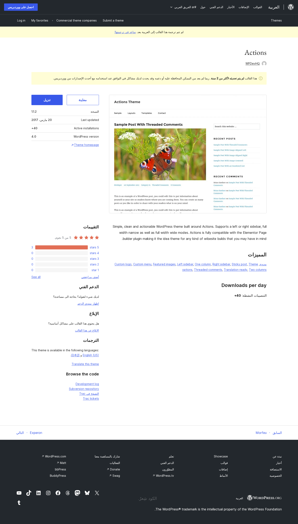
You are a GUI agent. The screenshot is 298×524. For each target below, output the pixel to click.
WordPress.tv (163, 475)
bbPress (60, 469)
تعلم (171, 456)
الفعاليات (115, 463)
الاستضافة (276, 469)
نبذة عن (277, 456)
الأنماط (224, 475)
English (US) (91, 355)
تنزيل (47, 100)
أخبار (279, 463)
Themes (276, 20)
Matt (61, 463)
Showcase (221, 456)
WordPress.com (54, 456)
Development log (87, 384)
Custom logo (123, 264)
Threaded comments (208, 269)
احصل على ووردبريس (21, 7)
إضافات (223, 469)
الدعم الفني (167, 463)
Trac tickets (91, 398)
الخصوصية (276, 475)
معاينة (83, 100)
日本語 (75, 355)
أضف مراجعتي (90, 277)
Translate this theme (85, 364)
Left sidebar (185, 264)
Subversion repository (84, 388)
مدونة (263, 264)
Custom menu (142, 264)
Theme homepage (86, 145)
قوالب (224, 463)
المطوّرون (168, 469)
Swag (114, 475)
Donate (113, 469)
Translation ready (235, 269)
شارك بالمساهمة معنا (107, 456)
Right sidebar (221, 264)
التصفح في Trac (89, 393)
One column (203, 264)
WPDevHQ (252, 63)
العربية (239, 498)
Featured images (164, 264)
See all (36, 277)
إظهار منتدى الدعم (88, 303)
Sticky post (239, 264)
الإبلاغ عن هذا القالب (87, 330)
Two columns (258, 269)
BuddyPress (58, 475)
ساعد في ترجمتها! (125, 32)
